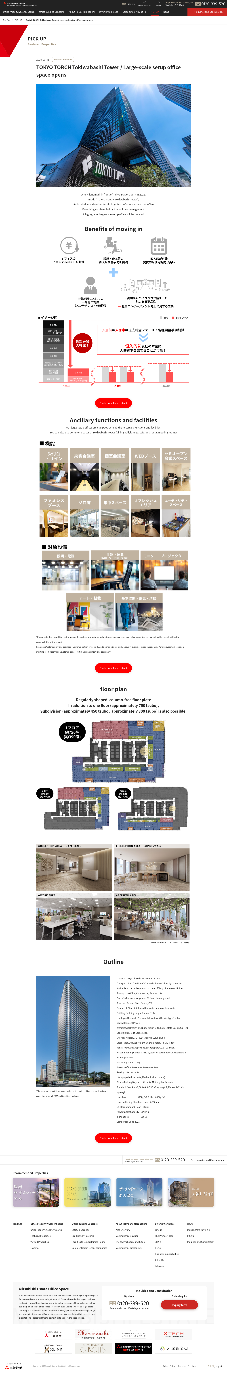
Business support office (167, 1253)
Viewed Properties (39, 1241)
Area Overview (123, 1229)
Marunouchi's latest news (129, 1247)
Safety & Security (80, 1229)
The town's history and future (130, 1241)
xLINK (158, 1241)
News (166, 11)
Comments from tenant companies (89, 1247)
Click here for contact (113, 403)
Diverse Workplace (108, 11)
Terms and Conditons (187, 1366)
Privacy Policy (169, 1366)
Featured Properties (40, 1235)
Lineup (158, 1229)
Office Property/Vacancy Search (19, 11)
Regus (158, 1247)
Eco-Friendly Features (83, 1235)
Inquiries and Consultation (200, 1241)
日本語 (210, 1366)
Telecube (159, 1265)
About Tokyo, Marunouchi (82, 11)
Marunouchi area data (127, 1235)
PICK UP (155, 11)
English (219, 1366)
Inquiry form (179, 1305)
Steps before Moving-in (134, 11)
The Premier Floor (164, 1235)
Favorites (35, 1247)
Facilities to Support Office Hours (88, 1241)
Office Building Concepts (51, 11)
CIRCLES (159, 1259)
